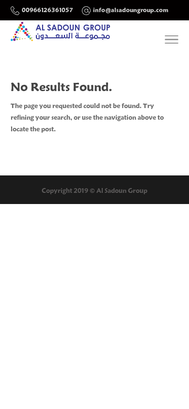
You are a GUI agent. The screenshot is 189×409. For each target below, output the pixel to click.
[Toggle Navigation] (171, 41)
